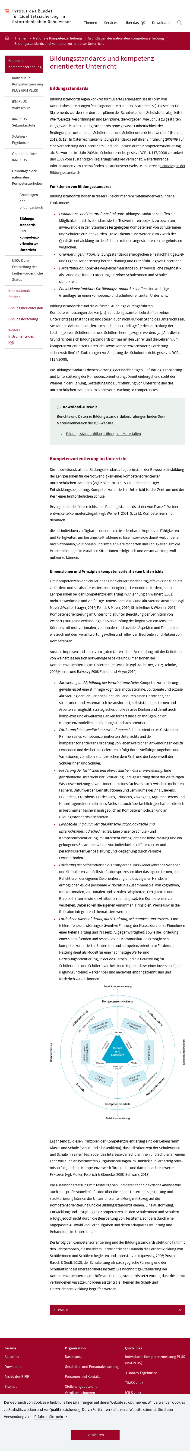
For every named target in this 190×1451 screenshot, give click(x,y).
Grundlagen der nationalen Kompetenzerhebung (126, 39)
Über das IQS (134, 23)
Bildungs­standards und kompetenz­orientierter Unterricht (29, 234)
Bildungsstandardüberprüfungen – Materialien (103, 434)
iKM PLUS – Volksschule (21, 105)
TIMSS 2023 (134, 1383)
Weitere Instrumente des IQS (21, 337)
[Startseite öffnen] (7, 41)
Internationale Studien (19, 294)
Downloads (161, 23)
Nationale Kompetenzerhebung (57, 39)
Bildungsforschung (23, 319)
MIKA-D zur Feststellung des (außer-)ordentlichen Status (27, 270)
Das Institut (73, 1357)
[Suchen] (179, 23)
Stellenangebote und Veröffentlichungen (81, 1390)
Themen (90, 23)
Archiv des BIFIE (17, 1377)
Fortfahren (95, 1435)
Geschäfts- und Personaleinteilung (92, 1367)
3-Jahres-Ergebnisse (20, 140)
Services (110, 23)
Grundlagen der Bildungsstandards (31, 202)
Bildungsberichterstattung (25, 308)
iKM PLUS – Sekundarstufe (23, 123)
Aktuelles (12, 1357)
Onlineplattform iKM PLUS (24, 157)
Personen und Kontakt (82, 1377)
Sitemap (11, 1387)
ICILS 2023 (133, 1393)
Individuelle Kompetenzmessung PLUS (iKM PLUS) (27, 85)
